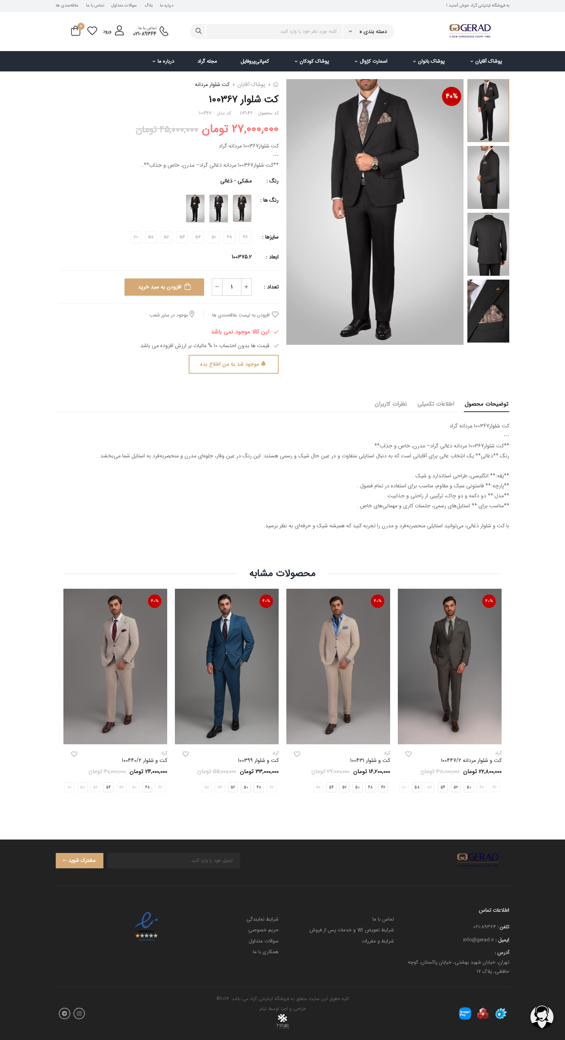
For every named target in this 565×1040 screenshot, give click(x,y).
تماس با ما (95, 5)
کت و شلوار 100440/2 (144, 760)
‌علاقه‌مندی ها (67, 5)
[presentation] (168, 787)
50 (469, 787)
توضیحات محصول (486, 404)
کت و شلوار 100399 (258, 760)
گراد (387, 753)
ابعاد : (271, 257)
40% (452, 96)
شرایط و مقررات (378, 941)
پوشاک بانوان (431, 61)
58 (416, 787)
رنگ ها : (269, 200)
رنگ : (272, 181)
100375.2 (242, 257)
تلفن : (503, 927)
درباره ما (166, 5)
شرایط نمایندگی (262, 919)
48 (370, 787)
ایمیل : (502, 940)
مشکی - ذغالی (236, 181)
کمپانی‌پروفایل (255, 61)
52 (456, 787)
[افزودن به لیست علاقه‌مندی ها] (408, 754)
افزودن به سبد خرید (159, 287)
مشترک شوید (82, 860)
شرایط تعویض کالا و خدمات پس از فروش (351, 930)
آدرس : (502, 953)
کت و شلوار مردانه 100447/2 (471, 760)
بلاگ (149, 5)
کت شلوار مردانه (212, 84)
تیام (263, 1008)
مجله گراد (207, 61)
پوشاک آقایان (488, 61)
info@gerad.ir (478, 940)
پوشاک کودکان (314, 61)
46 (383, 787)
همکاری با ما (266, 952)
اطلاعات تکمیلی (435, 404)
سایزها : (270, 237)
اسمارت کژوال (373, 61)
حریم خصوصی (263, 930)
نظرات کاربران (391, 404)
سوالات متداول (124, 5)
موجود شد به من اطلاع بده (229, 364)
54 (442, 787)
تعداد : (271, 287)
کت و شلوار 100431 (370, 760)
